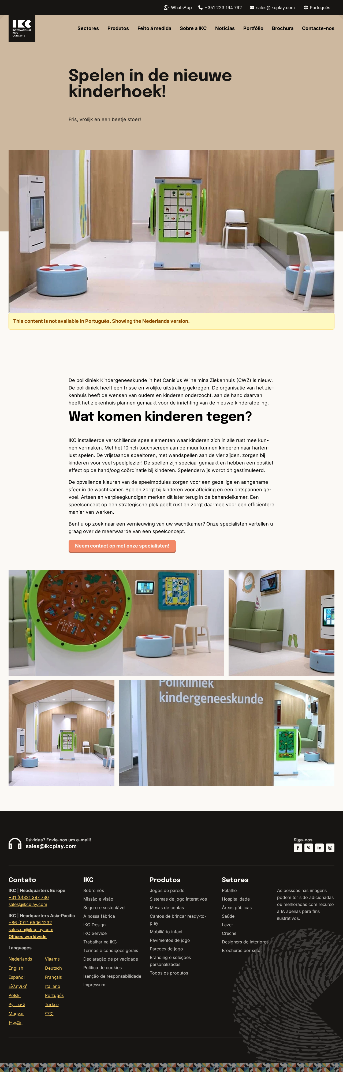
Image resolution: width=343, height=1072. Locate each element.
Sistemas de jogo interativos (178, 899)
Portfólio (253, 28)
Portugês (54, 995)
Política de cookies (102, 967)
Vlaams (52, 959)
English (16, 968)
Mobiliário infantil (167, 931)
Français (53, 977)
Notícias (225, 28)
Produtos (118, 28)
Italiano (52, 986)
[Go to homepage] (22, 28)
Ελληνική (18, 986)
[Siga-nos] (298, 848)
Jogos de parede (167, 890)
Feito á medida (154, 28)
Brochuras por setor (242, 950)
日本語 (16, 1023)
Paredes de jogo (166, 948)
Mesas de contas (167, 907)
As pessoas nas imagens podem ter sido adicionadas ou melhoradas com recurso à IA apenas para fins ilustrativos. (305, 904)
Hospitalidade (236, 899)
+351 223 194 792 (223, 7)
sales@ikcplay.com (275, 7)
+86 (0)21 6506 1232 (30, 922)
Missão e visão (98, 899)
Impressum (94, 984)
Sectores (88, 28)
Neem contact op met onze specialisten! (122, 546)
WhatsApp (181, 7)
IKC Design (94, 924)
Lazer (227, 924)
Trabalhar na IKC (100, 941)
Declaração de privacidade (110, 959)
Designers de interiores (245, 941)
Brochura (282, 28)
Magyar (16, 1014)
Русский (17, 1004)
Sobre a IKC (193, 28)
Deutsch (53, 968)
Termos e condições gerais (110, 950)
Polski (15, 995)
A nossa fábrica (99, 916)
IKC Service (95, 933)
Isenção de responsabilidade (112, 976)
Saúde (228, 916)
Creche (229, 933)
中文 (49, 1014)
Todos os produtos (169, 973)
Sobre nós (93, 890)
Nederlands (20, 959)
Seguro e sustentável (104, 907)
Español (17, 977)
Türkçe (52, 1004)
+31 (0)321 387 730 (29, 897)
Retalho (229, 890)
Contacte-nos (318, 28)
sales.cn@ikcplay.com (31, 929)
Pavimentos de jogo (170, 940)
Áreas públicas (237, 907)
